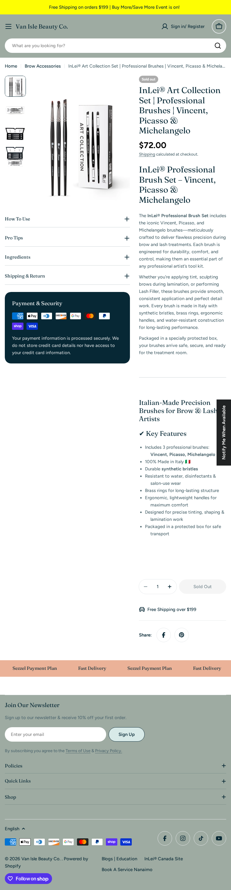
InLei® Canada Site (163, 858)
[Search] (217, 45)
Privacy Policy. (108, 750)
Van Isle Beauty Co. (42, 26)
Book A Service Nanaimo (127, 869)
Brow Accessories (43, 66)
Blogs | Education (119, 858)
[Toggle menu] (8, 26)
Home (11, 66)
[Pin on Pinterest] (181, 635)
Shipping (147, 154)
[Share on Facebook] (163, 635)
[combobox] (115, 45)
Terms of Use (78, 750)
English (12, 828)
